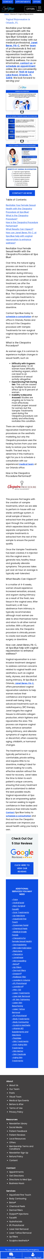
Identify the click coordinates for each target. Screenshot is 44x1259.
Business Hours (16, 1183)
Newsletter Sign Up (18, 1152)
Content (13, 1160)
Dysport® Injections (18, 1213)
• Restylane (17, 951)
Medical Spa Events (19, 1100)
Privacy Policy (16, 1111)
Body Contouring (17, 1198)
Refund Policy (16, 1156)
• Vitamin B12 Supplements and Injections (20, 1031)
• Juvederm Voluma (21, 980)
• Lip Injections (18, 915)
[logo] (8, 6)
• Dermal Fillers (19, 970)
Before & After (16, 1104)
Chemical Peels (17, 1206)
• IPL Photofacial (19, 983)
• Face (15, 899)
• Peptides (16, 1038)
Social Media (15, 1127)
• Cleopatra (17, 954)
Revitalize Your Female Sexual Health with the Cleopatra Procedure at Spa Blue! (21, 209)
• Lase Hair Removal (21, 996)
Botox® (12, 1202)
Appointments (16, 1172)
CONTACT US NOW (22, 193)
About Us (13, 1085)
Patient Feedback (18, 1131)
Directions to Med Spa (20, 1179)
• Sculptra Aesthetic (21, 1025)
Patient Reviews (17, 1134)
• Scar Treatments (20, 912)
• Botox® (15, 964)
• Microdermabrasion (21, 948)
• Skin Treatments (20, 1041)
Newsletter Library (18, 1123)
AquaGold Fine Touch (20, 1194)
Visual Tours (15, 1096)
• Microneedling (19, 960)
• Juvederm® (17, 986)
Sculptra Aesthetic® (19, 1240)
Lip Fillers (13, 1236)
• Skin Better (17, 1051)
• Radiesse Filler (19, 976)
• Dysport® (17, 973)
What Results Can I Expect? (19, 229)
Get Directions (16, 1175)
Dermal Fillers (16, 1210)
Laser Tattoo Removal (20, 1232)
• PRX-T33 (16, 989)
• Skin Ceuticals (19, 1054)
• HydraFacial (18, 902)
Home (6, 14)
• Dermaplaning (19, 944)
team (33, 45)
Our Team (14, 1089)
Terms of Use (16, 1108)
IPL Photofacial (16, 1225)
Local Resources (17, 1138)
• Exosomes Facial (20, 925)
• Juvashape (17, 957)
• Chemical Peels (19, 928)
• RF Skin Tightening (21, 999)
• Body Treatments (20, 1018)
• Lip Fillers (16, 967)
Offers (12, 1142)
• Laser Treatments (21, 993)
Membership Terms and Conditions (21, 1147)
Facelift (13, 1217)
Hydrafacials (15, 1221)
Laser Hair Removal (19, 1229)
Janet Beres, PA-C (24, 683)
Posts (12, 1092)
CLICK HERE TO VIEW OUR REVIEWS (22, 868)
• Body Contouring (20, 1022)
